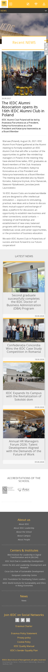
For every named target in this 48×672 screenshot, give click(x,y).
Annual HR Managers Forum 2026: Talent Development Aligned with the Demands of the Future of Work (23, 447)
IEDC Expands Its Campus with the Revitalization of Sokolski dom (24, 396)
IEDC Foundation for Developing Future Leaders (24, 579)
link (24, 10)
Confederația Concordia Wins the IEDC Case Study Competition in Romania (24, 348)
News (23, 600)
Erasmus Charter (23, 626)
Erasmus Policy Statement (24, 633)
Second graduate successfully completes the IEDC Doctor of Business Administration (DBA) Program (24, 301)
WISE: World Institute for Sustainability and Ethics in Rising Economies (24, 584)
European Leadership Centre (24, 575)
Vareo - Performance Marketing (24, 662)
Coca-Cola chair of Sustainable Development (24, 571)
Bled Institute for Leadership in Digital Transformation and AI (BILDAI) (24, 556)
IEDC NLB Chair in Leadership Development (24, 561)
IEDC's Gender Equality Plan (24, 650)
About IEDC (24, 524)
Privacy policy (24, 637)
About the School (24, 532)
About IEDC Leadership (24, 528)
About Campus (24, 535)
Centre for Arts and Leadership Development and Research (24, 566)
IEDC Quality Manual (24, 646)
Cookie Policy (24, 641)
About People (24, 539)
